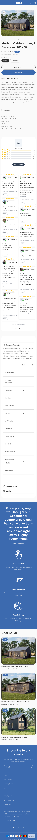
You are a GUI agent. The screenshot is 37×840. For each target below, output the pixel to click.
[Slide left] (14, 39)
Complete (15, 60)
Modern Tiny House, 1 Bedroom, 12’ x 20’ (14, 737)
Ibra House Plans (15, 839)
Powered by (18, 324)
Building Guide (8, 784)
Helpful (5, 194)
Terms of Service (9, 800)
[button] (2, 3)
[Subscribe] (31, 767)
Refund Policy (8, 804)
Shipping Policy (8, 796)
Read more (5, 281)
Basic (5, 60)
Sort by (20, 171)
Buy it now (18, 72)
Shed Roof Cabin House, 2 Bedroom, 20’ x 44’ (15, 701)
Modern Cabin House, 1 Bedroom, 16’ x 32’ (14, 666)
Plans (5, 775)
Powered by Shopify (24, 839)
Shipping (3, 54)
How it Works (8, 779)
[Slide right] (23, 39)
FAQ (5, 788)
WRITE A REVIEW (18, 164)
